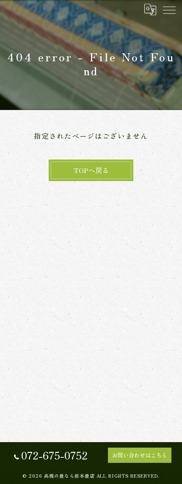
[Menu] (169, 9)
